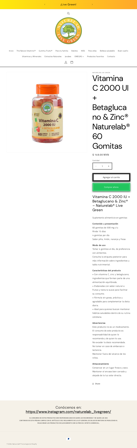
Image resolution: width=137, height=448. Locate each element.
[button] (68, 13)
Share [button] (97, 383)
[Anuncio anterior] (45, 4)
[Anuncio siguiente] (92, 4)
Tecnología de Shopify (29, 444)
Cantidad (96, 160)
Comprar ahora (111, 187)
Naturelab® (16, 444)
